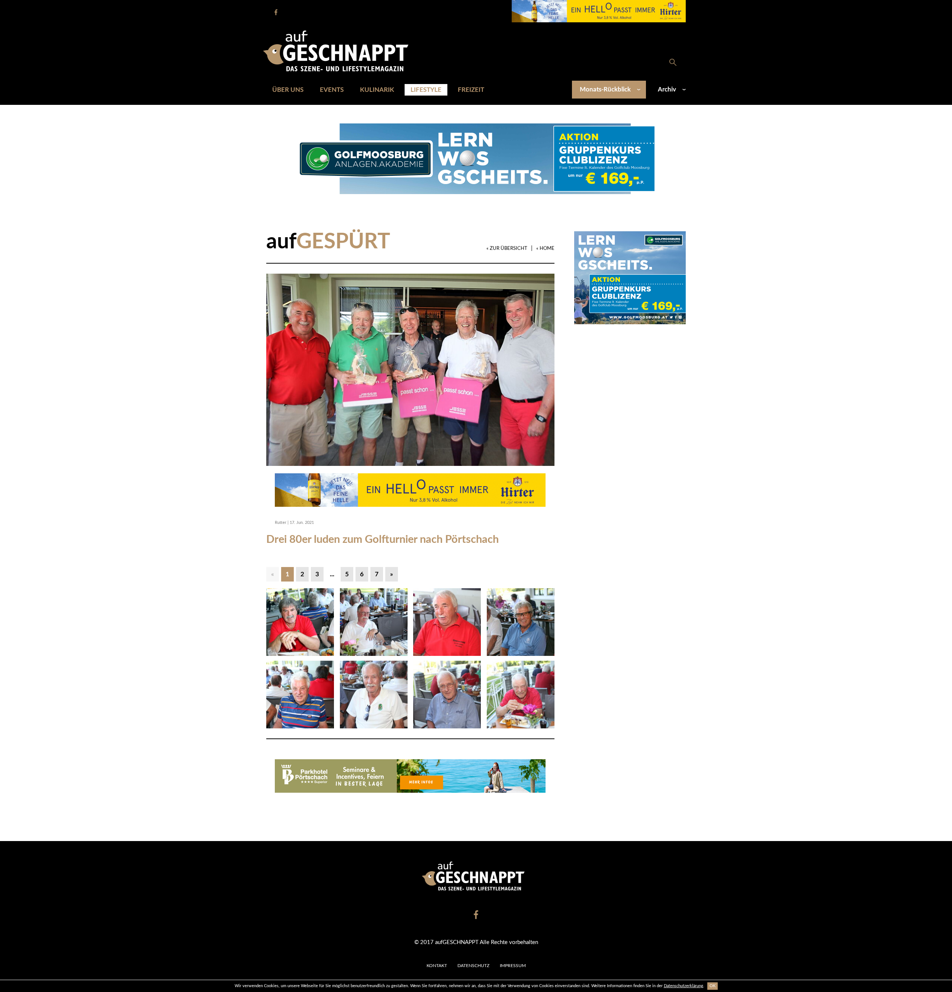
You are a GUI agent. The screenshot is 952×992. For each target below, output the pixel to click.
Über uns (287, 90)
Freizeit (471, 90)
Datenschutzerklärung (683, 986)
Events (332, 90)
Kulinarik (377, 90)
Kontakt (437, 965)
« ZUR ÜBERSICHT (506, 248)
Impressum (513, 965)
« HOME (545, 248)
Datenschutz (473, 965)
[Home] (339, 51)
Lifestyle (426, 90)
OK (712, 986)
